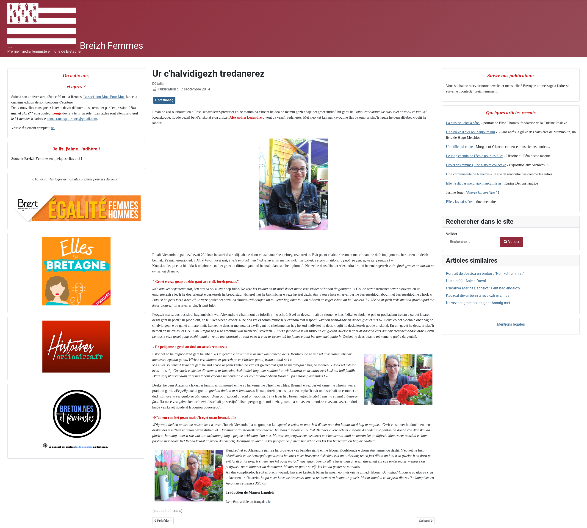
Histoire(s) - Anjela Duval (466, 281)
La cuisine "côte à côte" (463, 123)
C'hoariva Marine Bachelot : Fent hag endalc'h (483, 288)
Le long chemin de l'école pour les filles (474, 156)
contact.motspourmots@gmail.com (72, 119)
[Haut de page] (579, 519)
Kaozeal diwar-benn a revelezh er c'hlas (477, 295)
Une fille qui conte (459, 147)
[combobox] (473, 242)
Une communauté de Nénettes (468, 174)
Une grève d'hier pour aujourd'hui (470, 132)
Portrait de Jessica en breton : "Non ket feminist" (485, 273)
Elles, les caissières (459, 202)
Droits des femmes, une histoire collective (476, 165)
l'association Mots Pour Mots (104, 97)
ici (53, 128)
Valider (451, 234)
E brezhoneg (164, 100)
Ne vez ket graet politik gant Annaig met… (479, 303)
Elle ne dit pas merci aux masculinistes (473, 183)
